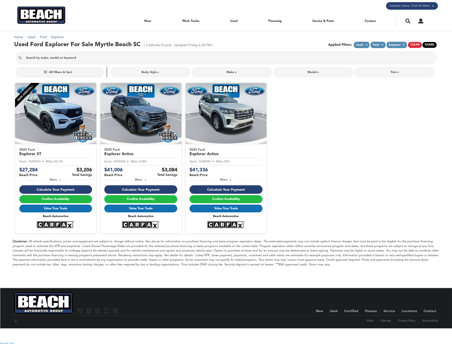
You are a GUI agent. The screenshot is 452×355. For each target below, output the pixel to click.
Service (389, 311)
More (53, 179)
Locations (409, 311)
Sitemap (386, 320)
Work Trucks (190, 21)
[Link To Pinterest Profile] (98, 311)
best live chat (7, 343)
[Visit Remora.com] (428, 335)
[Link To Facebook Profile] (80, 311)
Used (234, 21)
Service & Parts (323, 21)
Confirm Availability (55, 199)
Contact (370, 21)
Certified (351, 311)
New (147, 21)
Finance (371, 311)
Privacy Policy (406, 320)
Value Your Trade (55, 208)
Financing (275, 21)
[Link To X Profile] (89, 311)
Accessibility (430, 320)
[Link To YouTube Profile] (107, 311)
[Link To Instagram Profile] (115, 311)
